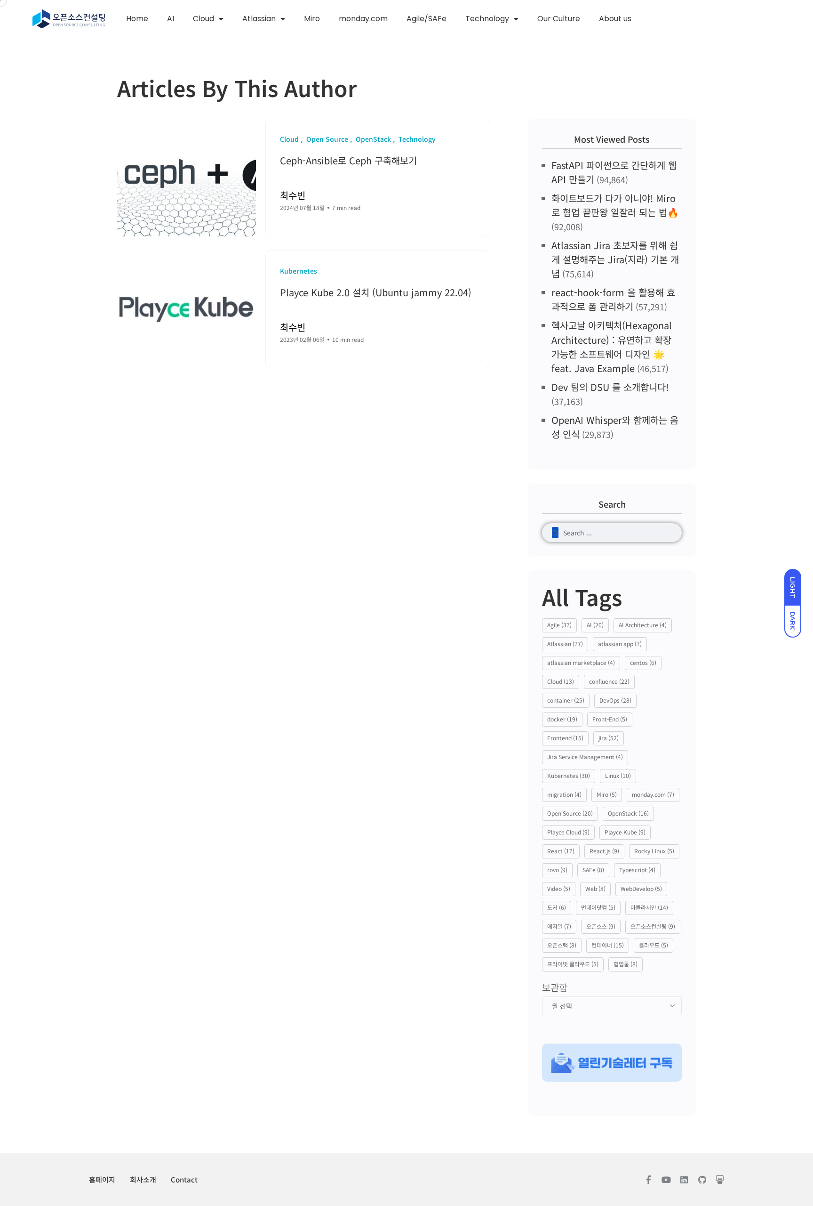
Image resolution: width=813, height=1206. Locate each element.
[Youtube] (666, 1179)
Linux (618, 775)
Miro (312, 18)
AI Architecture (643, 625)
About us (615, 18)
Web (595, 888)
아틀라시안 (649, 907)
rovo (557, 870)
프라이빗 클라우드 (572, 964)
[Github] (702, 1179)
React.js (604, 851)
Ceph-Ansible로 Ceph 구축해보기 (348, 160)
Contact (184, 1179)
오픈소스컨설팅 (652, 926)
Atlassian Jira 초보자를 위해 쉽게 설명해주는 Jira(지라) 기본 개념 (615, 259)
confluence (609, 681)
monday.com (363, 18)
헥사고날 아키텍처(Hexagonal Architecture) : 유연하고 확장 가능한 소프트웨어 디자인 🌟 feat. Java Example (611, 346)
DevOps (615, 700)
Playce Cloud (568, 832)
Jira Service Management (585, 757)
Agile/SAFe (426, 18)
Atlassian (259, 18)
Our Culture (558, 18)
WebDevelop (641, 888)
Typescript (637, 870)
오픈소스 (600, 926)
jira (608, 738)
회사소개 (143, 1179)
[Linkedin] (684, 1179)
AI (170, 18)
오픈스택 (561, 945)
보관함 (554, 987)
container (565, 700)
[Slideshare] (720, 1179)
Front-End (609, 719)
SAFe (593, 870)
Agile (559, 625)
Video (558, 888)
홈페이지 (102, 1179)
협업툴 (626, 964)
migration (564, 794)
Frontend (565, 738)
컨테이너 (607, 945)
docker (562, 719)
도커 (556, 907)
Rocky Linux (654, 851)
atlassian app (620, 643)
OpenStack (628, 813)
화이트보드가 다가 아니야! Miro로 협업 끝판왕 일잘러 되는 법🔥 (615, 205)
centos (643, 662)
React (560, 851)
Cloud (203, 18)
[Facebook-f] (648, 1179)
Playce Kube (625, 832)
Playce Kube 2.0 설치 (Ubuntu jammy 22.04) (375, 292)
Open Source (570, 813)
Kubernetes (568, 775)
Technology (487, 18)
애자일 (559, 926)
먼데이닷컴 (598, 907)
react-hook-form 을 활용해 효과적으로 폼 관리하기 (613, 299)
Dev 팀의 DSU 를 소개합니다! (610, 387)
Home (137, 18)
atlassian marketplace (581, 662)
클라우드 (653, 945)
